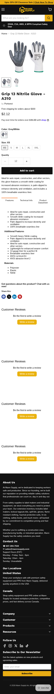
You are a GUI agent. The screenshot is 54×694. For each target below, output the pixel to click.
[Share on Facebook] (3, 296)
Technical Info (26, 200)
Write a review (27, 322)
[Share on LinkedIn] (14, 296)
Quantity (5, 155)
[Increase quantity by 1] (26, 161)
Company (9, 613)
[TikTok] (27, 645)
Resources (9, 631)
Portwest (8, 103)
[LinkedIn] (21, 645)
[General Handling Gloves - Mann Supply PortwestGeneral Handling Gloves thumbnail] (6, 82)
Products (9, 625)
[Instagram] (10, 645)
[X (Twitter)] (16, 645)
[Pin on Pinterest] (20, 296)
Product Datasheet (43, 201)
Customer (9, 619)
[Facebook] (4, 645)
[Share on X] (9, 296)
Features (9, 200)
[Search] (49, 18)
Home (4, 33)
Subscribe (27, 673)
